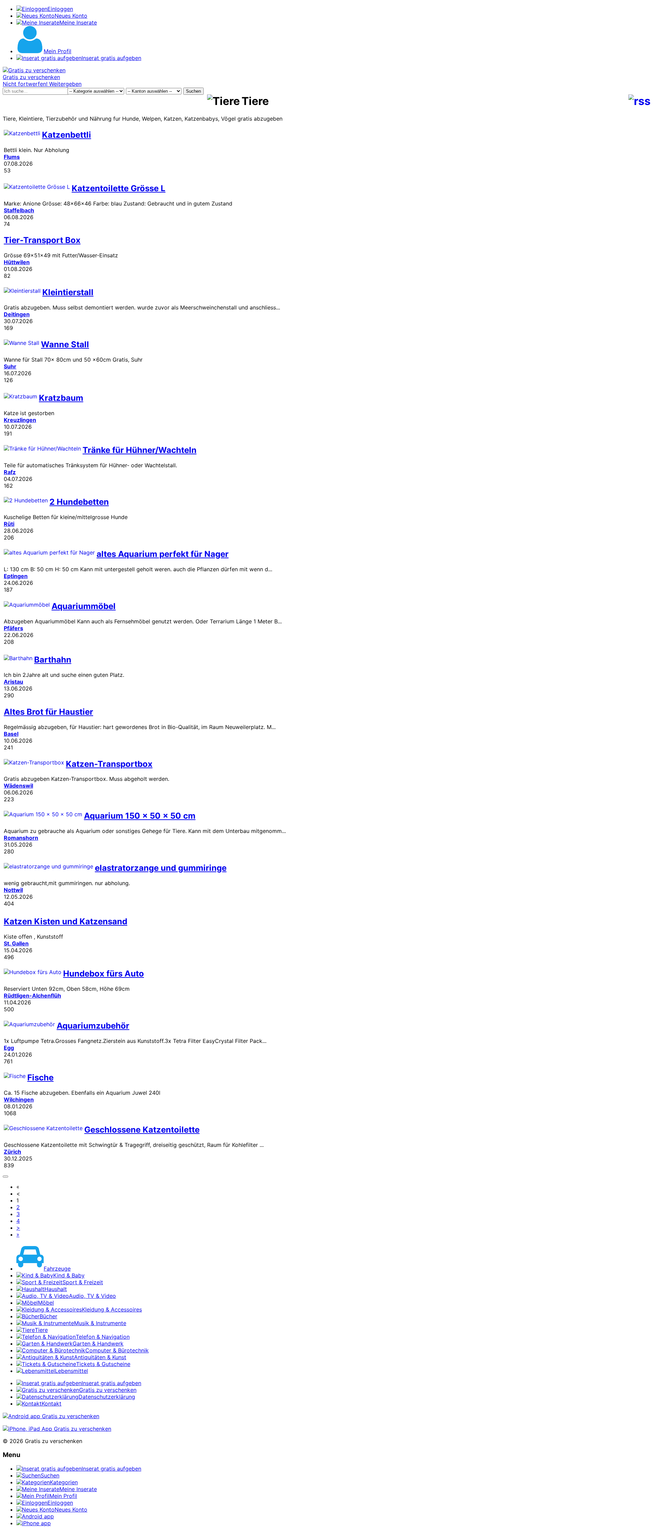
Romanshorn (21, 837)
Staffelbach (19, 210)
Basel (11, 733)
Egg (9, 1047)
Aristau (13, 681)
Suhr (10, 366)
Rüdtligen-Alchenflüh (32, 995)
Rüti (9, 523)
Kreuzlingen (20, 419)
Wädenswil (18, 785)
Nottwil (13, 889)
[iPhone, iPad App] (57, 1428)
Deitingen (17, 314)
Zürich (12, 1151)
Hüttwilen (17, 262)
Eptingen (16, 576)
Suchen (193, 91)
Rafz (10, 472)
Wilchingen (19, 1099)
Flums (12, 156)
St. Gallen (16, 943)
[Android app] (51, 1416)
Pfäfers (13, 628)
